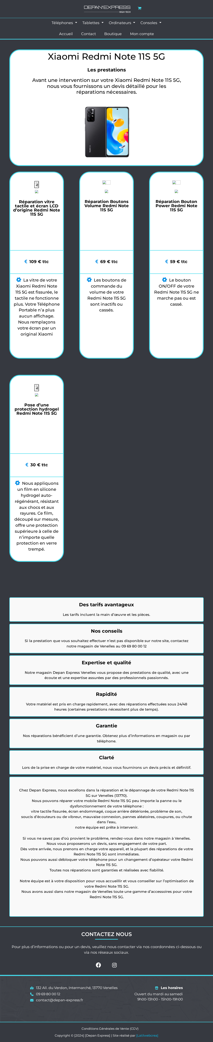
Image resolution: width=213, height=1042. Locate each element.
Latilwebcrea (147, 1035)
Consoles (149, 23)
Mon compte (142, 34)
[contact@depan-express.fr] (56, 1000)
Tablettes (91, 23)
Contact (88, 34)
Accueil (66, 34)
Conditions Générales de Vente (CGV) (110, 1029)
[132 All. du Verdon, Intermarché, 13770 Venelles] (74, 988)
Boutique (113, 34)
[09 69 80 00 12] (45, 994)
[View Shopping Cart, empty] (139, 8)
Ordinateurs (120, 23)
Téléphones (63, 23)
